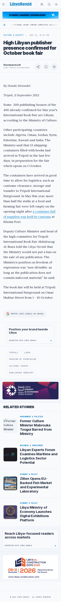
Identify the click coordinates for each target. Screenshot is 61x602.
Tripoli (13, 352)
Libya (27, 352)
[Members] (41, 4)
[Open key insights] (54, 66)
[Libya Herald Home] (20, 4)
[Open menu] (3, 4)
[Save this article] (46, 66)
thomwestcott (12, 64)
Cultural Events (18, 366)
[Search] (49, 4)
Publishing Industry (21, 373)
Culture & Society (13, 35)
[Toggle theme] (56, 4)
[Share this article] (38, 66)
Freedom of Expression (22, 359)
